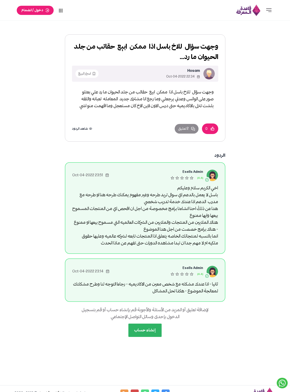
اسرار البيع (84, 73)
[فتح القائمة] (269, 10)
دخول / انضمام (32, 10)
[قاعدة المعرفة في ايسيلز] (248, 10)
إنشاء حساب (145, 330)
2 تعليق (183, 128)
